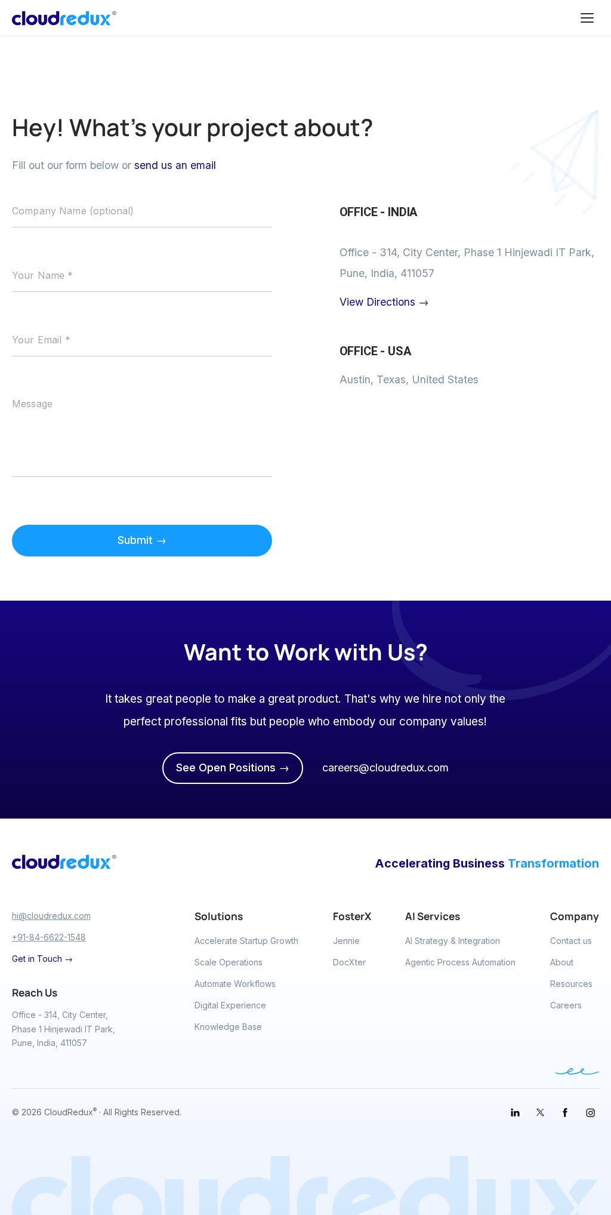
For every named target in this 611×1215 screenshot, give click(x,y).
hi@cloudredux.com (51, 916)
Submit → (142, 540)
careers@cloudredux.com (385, 767)
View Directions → (384, 302)
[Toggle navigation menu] (587, 18)
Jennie (346, 941)
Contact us (571, 941)
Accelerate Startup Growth (246, 941)
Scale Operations (229, 962)
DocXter (349, 962)
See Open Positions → (232, 767)
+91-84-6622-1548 (49, 937)
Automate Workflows (235, 984)
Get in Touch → (42, 958)
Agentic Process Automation (460, 962)
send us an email (175, 165)
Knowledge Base (228, 1027)
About (561, 962)
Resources (571, 984)
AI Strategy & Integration (452, 941)
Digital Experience (230, 1005)
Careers (566, 1005)
